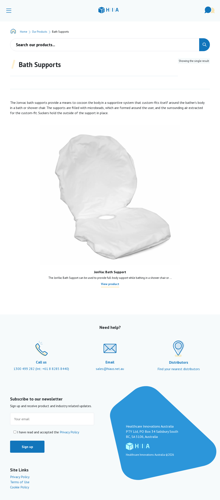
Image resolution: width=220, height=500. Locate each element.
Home (23, 32)
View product (110, 284)
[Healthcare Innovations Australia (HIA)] (108, 9)
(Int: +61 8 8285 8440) (52, 369)
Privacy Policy (69, 432)
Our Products (39, 32)
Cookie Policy (19, 487)
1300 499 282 (24, 369)
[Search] (204, 44)
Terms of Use (19, 482)
